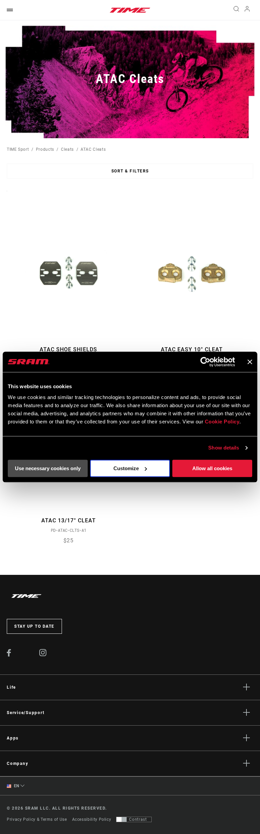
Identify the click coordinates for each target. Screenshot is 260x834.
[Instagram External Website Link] (43, 654)
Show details (223, 448)
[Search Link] (236, 10)
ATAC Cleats (93, 149)
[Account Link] (247, 10)
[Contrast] (121, 819)
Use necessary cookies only (48, 468)
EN (16, 786)
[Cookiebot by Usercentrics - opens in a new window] (205, 362)
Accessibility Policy (91, 819)
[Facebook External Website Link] (9, 654)
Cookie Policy (222, 421)
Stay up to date (34, 626)
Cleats (67, 149)
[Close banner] (249, 361)
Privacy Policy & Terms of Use (37, 819)
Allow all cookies (212, 468)
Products (45, 149)
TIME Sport (18, 149)
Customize (126, 468)
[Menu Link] (10, 10)
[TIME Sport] (130, 10)
